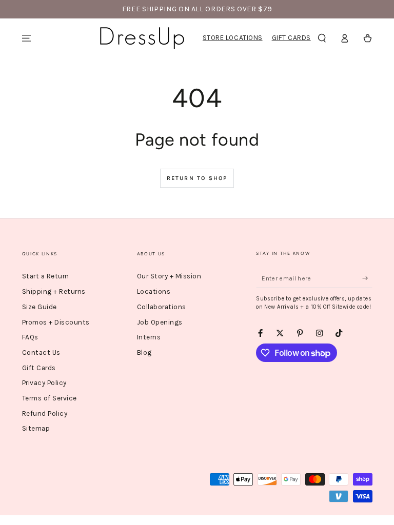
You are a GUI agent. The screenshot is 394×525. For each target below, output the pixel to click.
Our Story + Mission (169, 276)
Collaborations (161, 307)
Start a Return (45, 276)
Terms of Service (49, 398)
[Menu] (26, 38)
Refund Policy (45, 413)
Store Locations (233, 38)
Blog (144, 352)
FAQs (30, 337)
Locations (154, 291)
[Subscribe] (367, 278)
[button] (322, 38)
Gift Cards (291, 38)
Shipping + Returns (54, 291)
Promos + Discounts (56, 322)
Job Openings (160, 322)
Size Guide (39, 307)
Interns (149, 337)
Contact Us (41, 352)
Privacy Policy (44, 383)
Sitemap (36, 428)
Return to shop (197, 178)
